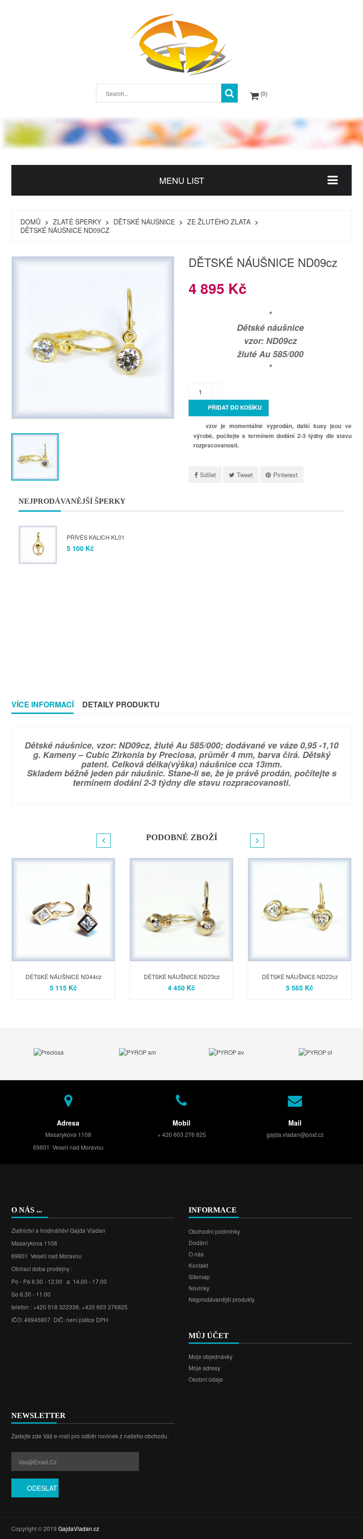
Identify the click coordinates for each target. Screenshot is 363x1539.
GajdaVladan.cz (78, 1528)
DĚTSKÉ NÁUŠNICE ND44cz (64, 976)
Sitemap (199, 1276)
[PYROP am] (137, 1051)
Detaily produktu (121, 704)
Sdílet (208, 474)
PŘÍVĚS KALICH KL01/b (103, 537)
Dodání (198, 1242)
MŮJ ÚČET (209, 1336)
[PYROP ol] (315, 1051)
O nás (196, 1254)
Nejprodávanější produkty (222, 1299)
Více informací (42, 704)
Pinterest (285, 474)
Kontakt (198, 1265)
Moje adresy (204, 1368)
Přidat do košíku (229, 408)
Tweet (245, 474)
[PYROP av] (226, 1051)
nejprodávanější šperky (72, 501)
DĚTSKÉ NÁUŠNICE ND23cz (182, 976)
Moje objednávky (211, 1356)
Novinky (199, 1288)
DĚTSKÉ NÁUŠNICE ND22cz (300, 976)
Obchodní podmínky (214, 1231)
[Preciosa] (49, 1051)
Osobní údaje (206, 1379)
